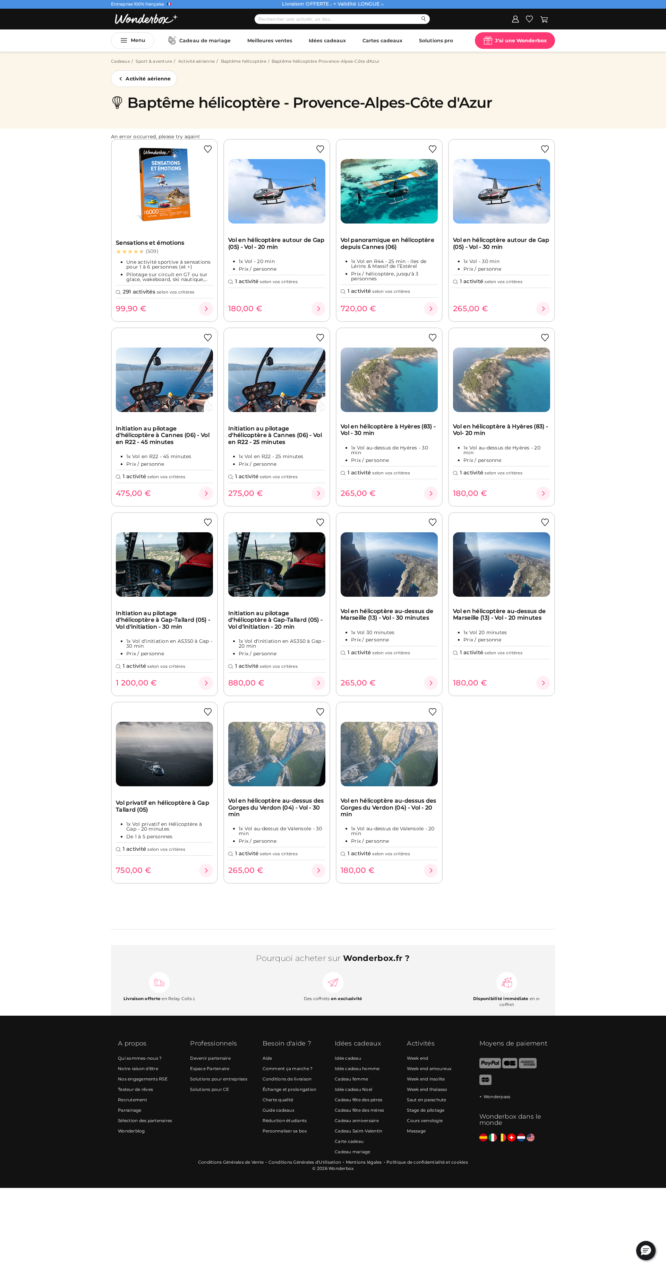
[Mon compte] (515, 19)
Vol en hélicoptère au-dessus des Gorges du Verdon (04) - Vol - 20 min (388, 807)
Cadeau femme (351, 1079)
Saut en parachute (426, 1099)
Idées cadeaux (327, 40)
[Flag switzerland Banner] (511, 1138)
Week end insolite (426, 1079)
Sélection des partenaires (145, 1120)
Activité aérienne (196, 61)
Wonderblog (131, 1131)
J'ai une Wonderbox (521, 40)
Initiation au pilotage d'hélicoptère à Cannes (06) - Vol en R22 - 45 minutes (163, 435)
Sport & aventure (154, 61)
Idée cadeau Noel (353, 1089)
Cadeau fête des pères (358, 1099)
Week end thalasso (427, 1089)
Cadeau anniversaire (357, 1120)
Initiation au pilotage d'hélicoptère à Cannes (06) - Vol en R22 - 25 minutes (275, 435)
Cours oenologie (425, 1120)
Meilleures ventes (269, 40)
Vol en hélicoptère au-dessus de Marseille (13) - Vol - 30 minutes (387, 614)
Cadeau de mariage (205, 40)
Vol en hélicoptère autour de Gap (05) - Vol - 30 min (501, 243)
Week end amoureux (429, 1068)
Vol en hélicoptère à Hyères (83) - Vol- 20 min (500, 429)
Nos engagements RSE (143, 1079)
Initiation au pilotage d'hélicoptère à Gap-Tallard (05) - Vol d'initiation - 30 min (163, 620)
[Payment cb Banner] (509, 1066)
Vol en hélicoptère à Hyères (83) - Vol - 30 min (388, 429)
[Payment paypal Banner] (490, 1066)
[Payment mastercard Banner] (485, 1083)
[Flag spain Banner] (483, 1138)
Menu (138, 40)
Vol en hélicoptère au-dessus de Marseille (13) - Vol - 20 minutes (499, 614)
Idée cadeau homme (357, 1068)
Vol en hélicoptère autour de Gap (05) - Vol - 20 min (276, 243)
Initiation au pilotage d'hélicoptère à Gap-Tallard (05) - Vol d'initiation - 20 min (275, 620)
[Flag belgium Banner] (502, 1138)
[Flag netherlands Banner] (521, 1138)
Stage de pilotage (425, 1110)
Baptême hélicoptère (244, 61)
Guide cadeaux (278, 1110)
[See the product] (206, 309)
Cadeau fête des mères (359, 1110)
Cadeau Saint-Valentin (358, 1131)
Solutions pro (436, 40)
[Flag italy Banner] (493, 1138)
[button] (646, 1250)
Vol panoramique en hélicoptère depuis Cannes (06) (387, 243)
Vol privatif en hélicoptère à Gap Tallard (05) (162, 806)
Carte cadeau (349, 1141)
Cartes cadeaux (382, 40)
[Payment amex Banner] (528, 1066)
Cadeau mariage (352, 1151)
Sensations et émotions (150, 242)
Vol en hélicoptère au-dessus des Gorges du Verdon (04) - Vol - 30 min (276, 807)
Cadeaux (120, 61)
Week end (417, 1058)
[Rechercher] (423, 18)
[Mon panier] (544, 19)
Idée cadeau (348, 1058)
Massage (416, 1131)
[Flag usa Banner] (531, 1138)
